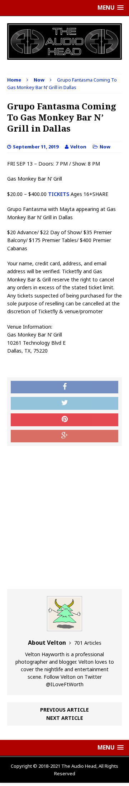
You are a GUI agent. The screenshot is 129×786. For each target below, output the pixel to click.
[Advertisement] (64, 517)
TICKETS (58, 194)
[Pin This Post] (64, 419)
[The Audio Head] (64, 41)
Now (105, 146)
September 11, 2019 (35, 146)
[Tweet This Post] (64, 403)
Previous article (64, 709)
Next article (64, 717)
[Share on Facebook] (64, 387)
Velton (78, 146)
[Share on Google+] (64, 436)
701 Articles (87, 642)
